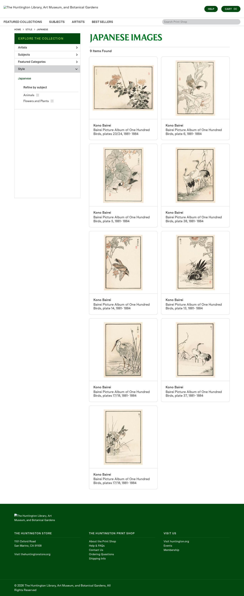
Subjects (24, 54)
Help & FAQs (97, 545)
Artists (22, 47)
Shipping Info (97, 558)
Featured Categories (32, 62)
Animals (28, 95)
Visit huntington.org (176, 541)
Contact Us (96, 550)
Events (168, 545)
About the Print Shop (102, 541)
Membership (171, 550)
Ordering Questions (101, 554)
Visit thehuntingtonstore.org (32, 554)
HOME (17, 29)
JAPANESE (42, 29)
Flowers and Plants (36, 101)
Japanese (24, 78)
